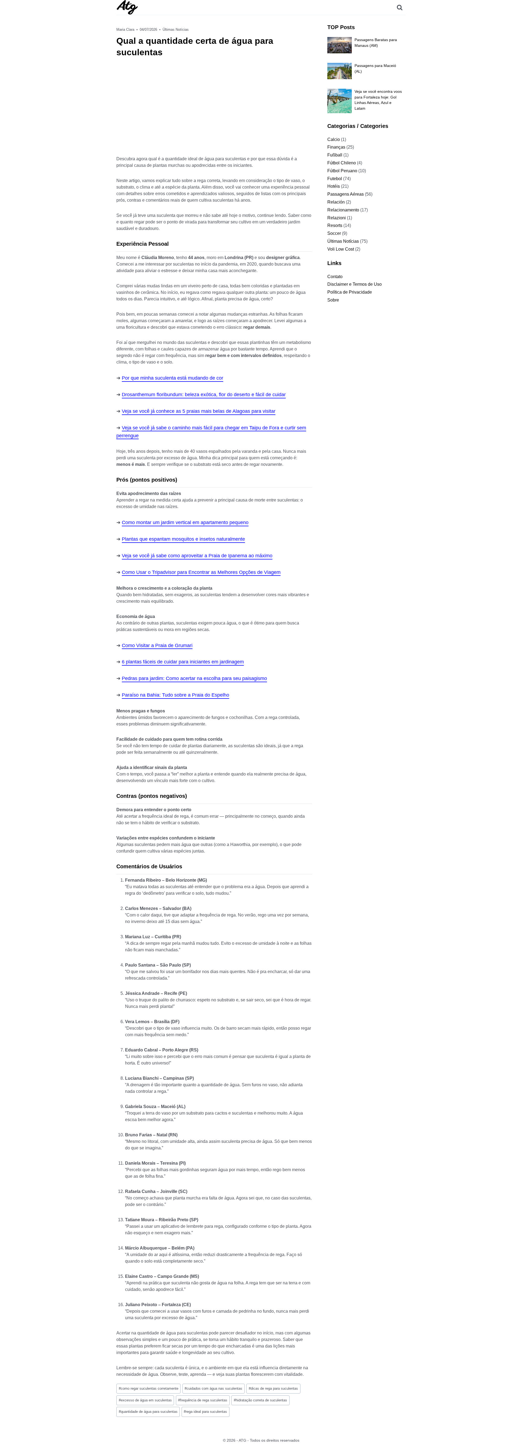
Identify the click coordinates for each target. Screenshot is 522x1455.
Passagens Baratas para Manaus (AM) (376, 43)
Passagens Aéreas (345, 194)
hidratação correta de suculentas (260, 1400)
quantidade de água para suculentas (148, 1412)
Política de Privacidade (349, 292)
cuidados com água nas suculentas (213, 1388)
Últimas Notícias (176, 29)
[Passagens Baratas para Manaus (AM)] (339, 45)
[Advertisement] (214, 110)
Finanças (336, 147)
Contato (335, 276)
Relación (336, 202)
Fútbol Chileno (341, 163)
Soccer (334, 233)
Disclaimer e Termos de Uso (354, 284)
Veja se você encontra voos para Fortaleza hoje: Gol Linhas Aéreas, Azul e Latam (378, 99)
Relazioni (336, 218)
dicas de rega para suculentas (273, 1388)
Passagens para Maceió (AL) (375, 68)
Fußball (334, 155)
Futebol (334, 178)
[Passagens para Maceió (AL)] (339, 71)
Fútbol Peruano (342, 170)
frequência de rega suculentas (202, 1400)
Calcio (333, 139)
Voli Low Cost (340, 249)
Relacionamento (343, 210)
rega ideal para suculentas (205, 1412)
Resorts (334, 225)
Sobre (333, 300)
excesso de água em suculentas (145, 1400)
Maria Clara (125, 29)
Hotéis (333, 186)
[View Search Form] (400, 8)
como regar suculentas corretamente (148, 1388)
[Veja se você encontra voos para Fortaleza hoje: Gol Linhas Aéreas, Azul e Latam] (339, 101)
